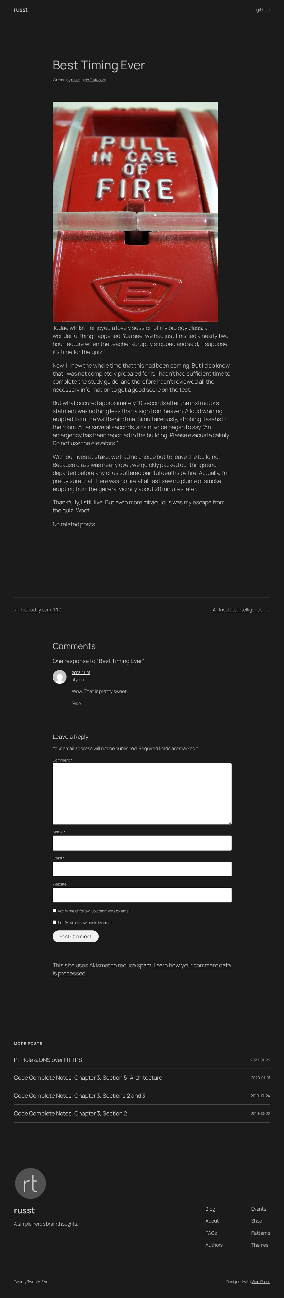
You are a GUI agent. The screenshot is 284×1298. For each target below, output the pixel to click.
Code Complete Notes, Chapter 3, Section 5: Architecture (88, 1077)
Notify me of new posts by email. (85, 922)
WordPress (261, 1281)
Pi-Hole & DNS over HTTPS (48, 1060)
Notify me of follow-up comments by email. (94, 911)
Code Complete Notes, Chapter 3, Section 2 (70, 1113)
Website (60, 884)
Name (59, 831)
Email (58, 858)
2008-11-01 (81, 672)
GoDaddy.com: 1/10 (41, 609)
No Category (95, 79)
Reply (77, 702)
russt (21, 9)
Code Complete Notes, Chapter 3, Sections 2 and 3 (79, 1095)
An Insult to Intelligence (238, 609)
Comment (62, 760)
